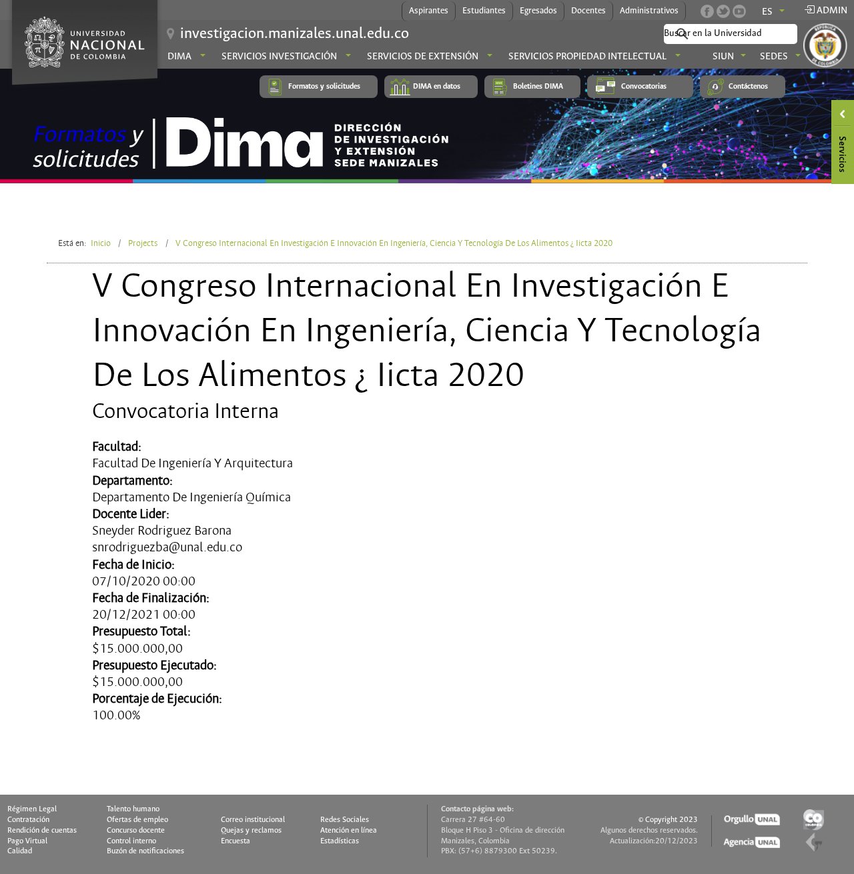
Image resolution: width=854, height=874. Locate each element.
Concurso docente (136, 831)
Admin (831, 10)
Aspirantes (428, 11)
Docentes (588, 11)
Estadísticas (339, 841)
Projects (142, 243)
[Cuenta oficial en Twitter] (723, 11)
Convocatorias (644, 87)
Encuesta (235, 841)
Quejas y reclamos (251, 831)
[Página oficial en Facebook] (707, 11)
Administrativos (649, 11)
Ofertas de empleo (137, 820)
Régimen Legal (32, 809)
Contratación (28, 820)
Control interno (131, 841)
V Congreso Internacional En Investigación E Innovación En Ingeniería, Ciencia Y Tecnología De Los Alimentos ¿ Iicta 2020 (393, 243)
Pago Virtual (27, 841)
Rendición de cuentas (42, 831)
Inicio (101, 243)
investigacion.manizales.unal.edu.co (294, 34)
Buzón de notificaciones (145, 851)
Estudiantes (484, 11)
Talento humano (133, 809)
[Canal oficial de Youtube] (739, 11)
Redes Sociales (344, 820)
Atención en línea (348, 831)
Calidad (19, 851)
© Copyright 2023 (668, 820)
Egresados (538, 11)
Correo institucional (253, 820)
